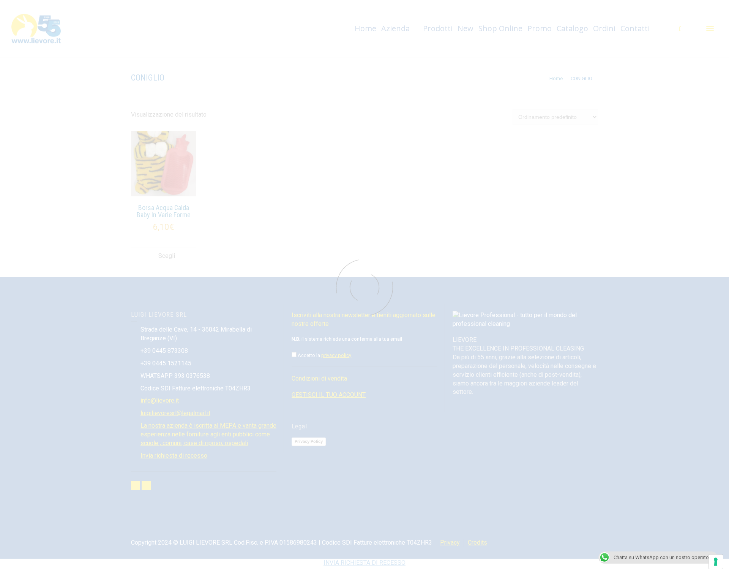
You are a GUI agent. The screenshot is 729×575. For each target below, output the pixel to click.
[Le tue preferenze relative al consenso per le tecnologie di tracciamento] (715, 561)
